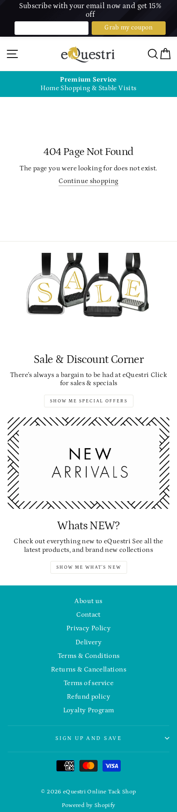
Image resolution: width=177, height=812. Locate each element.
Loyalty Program (88, 710)
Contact (88, 615)
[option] (88, 84)
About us (88, 601)
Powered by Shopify (89, 805)
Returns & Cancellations (88, 669)
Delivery (88, 642)
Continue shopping (88, 181)
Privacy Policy (88, 628)
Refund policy (88, 697)
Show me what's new (88, 567)
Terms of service (88, 683)
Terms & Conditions (89, 656)
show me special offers (89, 401)
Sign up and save (88, 738)
